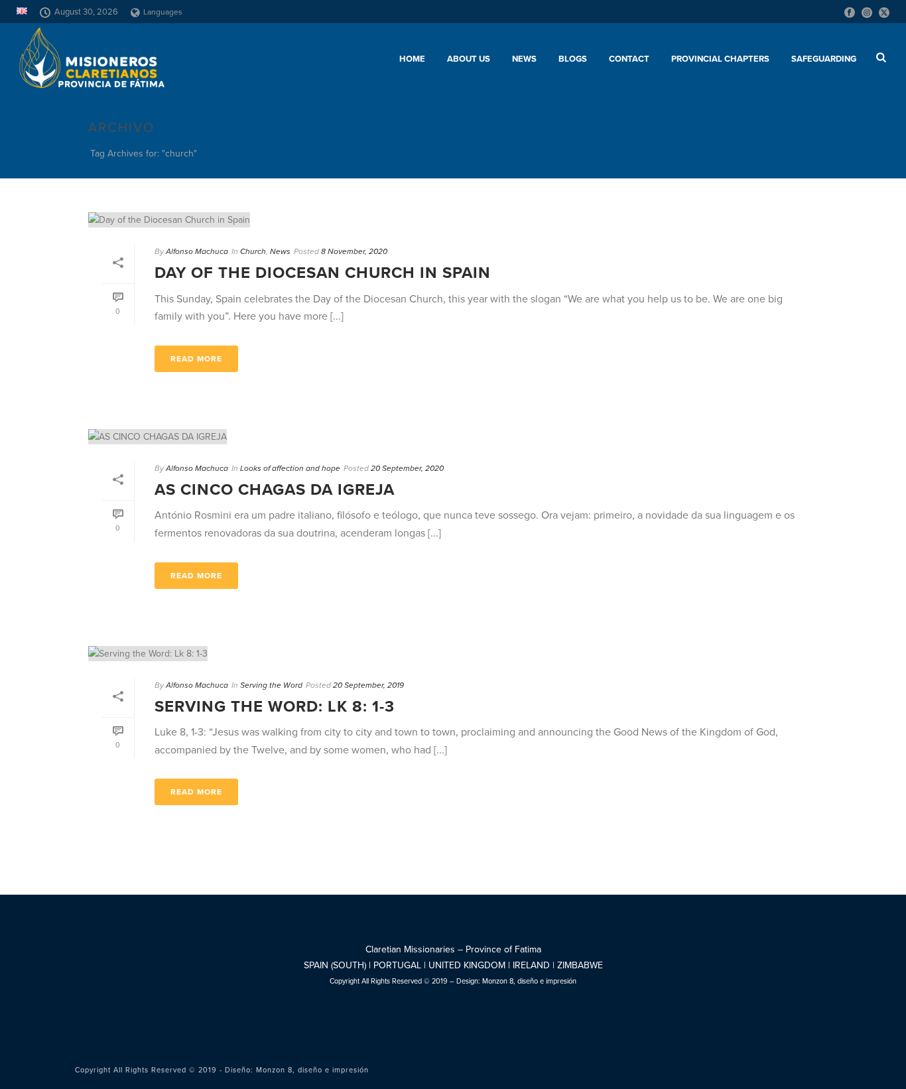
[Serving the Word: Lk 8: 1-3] (453, 653)
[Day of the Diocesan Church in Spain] (453, 219)
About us (468, 59)
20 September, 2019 (368, 685)
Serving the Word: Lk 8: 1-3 (275, 706)
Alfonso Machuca (197, 251)
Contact (629, 59)
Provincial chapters (720, 59)
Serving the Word (271, 685)
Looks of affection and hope (290, 468)
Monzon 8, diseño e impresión (529, 981)
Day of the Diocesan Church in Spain (323, 273)
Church (253, 251)
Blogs (572, 59)
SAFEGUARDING (823, 59)
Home (412, 59)
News (524, 59)
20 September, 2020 (407, 468)
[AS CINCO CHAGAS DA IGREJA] (453, 436)
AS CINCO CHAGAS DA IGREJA (275, 489)
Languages (162, 12)
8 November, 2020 (354, 251)
